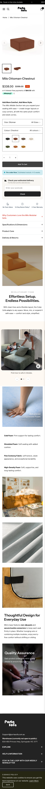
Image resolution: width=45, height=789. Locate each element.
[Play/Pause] (38, 366)
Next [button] (40, 42)
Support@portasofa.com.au (13, 734)
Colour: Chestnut (11, 130)
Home (5, 17)
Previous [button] (4, 42)
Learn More (34, 781)
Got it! (8, 785)
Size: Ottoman (10, 122)
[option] (22, 42)
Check (22, 194)
